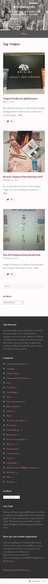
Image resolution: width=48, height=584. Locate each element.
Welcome (10, 472)
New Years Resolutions (16, 420)
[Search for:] (24, 286)
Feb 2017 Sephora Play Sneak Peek (21, 255)
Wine (9, 477)
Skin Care (11, 444)
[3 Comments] (8, 274)
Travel (9, 458)
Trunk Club (11, 463)
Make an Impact (13, 406)
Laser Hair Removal (15, 401)
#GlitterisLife (24, 7)
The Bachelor (12, 453)
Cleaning (10, 368)
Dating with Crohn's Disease (18, 378)
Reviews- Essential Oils (16, 439)
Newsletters (12, 425)
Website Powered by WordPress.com (16, 570)
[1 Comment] (8, 199)
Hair (8, 397)
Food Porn (11, 387)
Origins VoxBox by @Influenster (20, 98)
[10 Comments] (8, 121)
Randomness (12, 434)
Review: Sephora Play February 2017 (23, 177)
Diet (8, 383)
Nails (9, 416)
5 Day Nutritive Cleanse (16, 364)
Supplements (12, 449)
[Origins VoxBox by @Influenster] (12, 121)
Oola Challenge (13, 430)
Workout (10, 482)
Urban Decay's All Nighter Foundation (22, 467)
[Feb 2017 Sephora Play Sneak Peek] (12, 274)
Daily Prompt (12, 373)
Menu (24, 33)
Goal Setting (12, 392)
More (21, 115)
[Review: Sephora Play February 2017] (12, 199)
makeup (10, 411)
